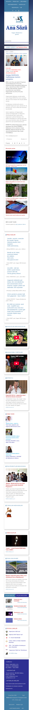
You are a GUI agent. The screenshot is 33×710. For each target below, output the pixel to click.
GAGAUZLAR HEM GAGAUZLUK (16, 326)
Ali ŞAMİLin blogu (13, 653)
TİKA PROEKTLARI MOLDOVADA (16, 466)
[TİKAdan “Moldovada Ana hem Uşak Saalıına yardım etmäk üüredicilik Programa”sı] (16, 475)
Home (7, 51)
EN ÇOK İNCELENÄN (21, 595)
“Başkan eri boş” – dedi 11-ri (12, 423)
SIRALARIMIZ (23, 1)
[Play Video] (16, 541)
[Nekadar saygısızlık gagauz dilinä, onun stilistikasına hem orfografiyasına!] (16, 567)
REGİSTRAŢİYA (15, 7)
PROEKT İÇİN (16, 1)
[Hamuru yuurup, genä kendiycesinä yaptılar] (16, 207)
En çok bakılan (9, 595)
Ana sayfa (8, 1)
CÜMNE (11, 51)
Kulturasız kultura (18, 618)
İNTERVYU (10, 378)
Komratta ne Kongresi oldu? (20, 605)
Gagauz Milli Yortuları (15, 352)
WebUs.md (8, 697)
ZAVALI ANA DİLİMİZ (12, 558)
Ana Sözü (8, 69)
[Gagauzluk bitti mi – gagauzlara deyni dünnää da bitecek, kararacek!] (16, 387)
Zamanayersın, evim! (18, 612)
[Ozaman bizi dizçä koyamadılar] (9, 601)
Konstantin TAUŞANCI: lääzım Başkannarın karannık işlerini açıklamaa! (12, 437)
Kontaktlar (22, 4)
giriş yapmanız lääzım (21, 224)
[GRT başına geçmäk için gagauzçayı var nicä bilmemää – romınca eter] (16, 157)
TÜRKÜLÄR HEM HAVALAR (15, 505)
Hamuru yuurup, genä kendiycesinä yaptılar (15, 215)
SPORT (11, 71)
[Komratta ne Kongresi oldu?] (9, 607)
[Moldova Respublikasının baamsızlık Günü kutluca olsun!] (16, 173)
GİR (21, 7)
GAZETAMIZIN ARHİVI (12, 4)
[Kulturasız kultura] (9, 620)
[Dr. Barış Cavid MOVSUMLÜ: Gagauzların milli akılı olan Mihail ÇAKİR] (16, 190)
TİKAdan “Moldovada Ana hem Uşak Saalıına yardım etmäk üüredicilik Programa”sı (15, 485)
